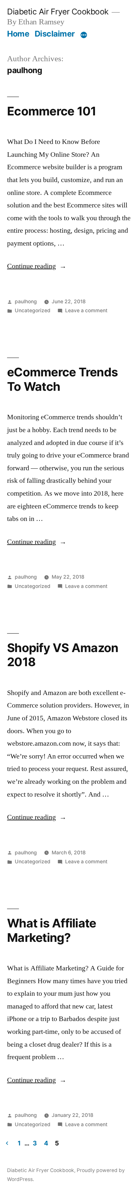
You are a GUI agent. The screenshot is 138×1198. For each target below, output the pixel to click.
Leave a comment (86, 310)
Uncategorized (32, 310)
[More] (84, 35)
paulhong (26, 301)
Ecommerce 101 (51, 111)
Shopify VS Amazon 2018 (62, 655)
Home (18, 33)
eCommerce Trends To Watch (62, 379)
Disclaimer (55, 33)
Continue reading (36, 266)
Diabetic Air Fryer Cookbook (57, 11)
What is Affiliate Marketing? (51, 930)
